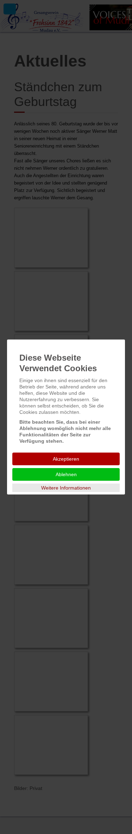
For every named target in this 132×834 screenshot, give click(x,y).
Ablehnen (66, 474)
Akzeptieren (66, 459)
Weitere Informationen (66, 488)
